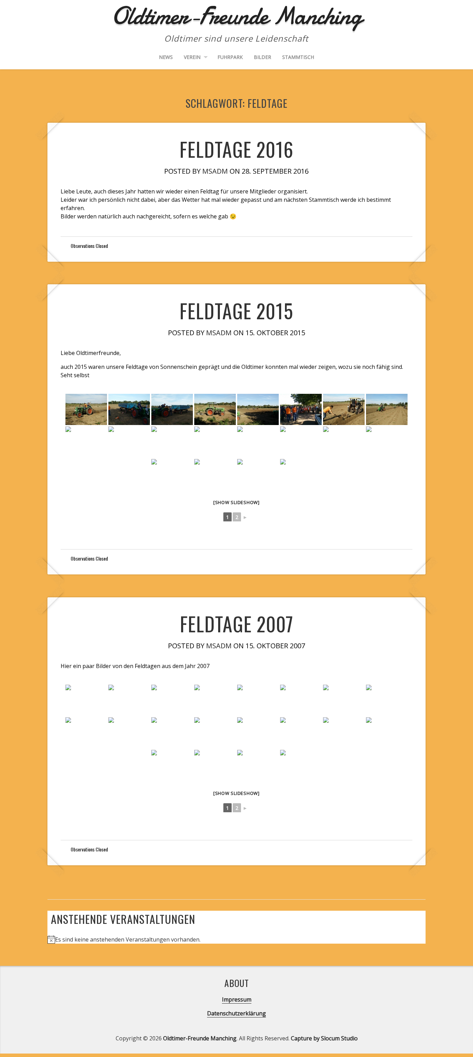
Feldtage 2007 (236, 623)
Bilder (262, 57)
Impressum (236, 999)
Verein (192, 57)
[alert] (236, 939)
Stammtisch (298, 57)
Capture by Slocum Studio (324, 1038)
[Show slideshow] (236, 502)
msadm (215, 171)
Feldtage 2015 (236, 310)
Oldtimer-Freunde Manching (200, 1038)
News (166, 57)
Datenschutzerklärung (236, 1013)
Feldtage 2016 (236, 149)
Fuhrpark (230, 57)
